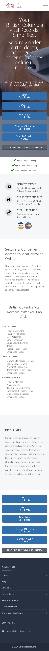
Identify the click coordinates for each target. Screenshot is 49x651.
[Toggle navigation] (45, 6)
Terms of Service (10, 600)
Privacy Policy (8, 594)
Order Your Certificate (12, 613)
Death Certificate (24, 106)
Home (5, 575)
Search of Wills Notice (24, 137)
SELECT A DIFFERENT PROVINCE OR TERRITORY (24, 147)
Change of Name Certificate (24, 127)
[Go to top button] (45, 647)
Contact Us (7, 587)
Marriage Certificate (24, 116)
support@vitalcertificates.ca (17, 631)
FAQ (4, 581)
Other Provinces (9, 606)
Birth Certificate (24, 96)
